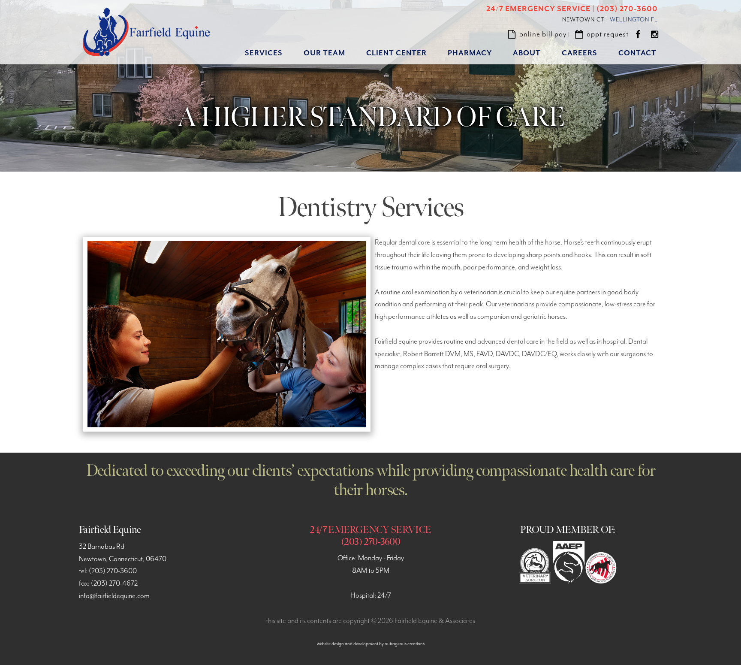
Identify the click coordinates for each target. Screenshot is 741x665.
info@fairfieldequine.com (114, 596)
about (527, 53)
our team (324, 53)
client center (396, 53)
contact (637, 53)
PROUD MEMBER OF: (567, 529)
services (264, 53)
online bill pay (542, 34)
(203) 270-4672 (114, 584)
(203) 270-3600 (113, 571)
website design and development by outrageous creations (371, 644)
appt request (608, 34)
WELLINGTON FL (634, 19)
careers (579, 53)
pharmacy (470, 53)
